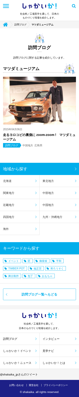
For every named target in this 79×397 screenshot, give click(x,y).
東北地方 (48, 181)
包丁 (30, 276)
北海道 (7, 181)
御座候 (43, 260)
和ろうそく (57, 268)
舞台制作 (13, 276)
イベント (13, 260)
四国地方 (8, 217)
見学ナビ (48, 350)
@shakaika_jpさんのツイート (19, 374)
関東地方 (8, 193)
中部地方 (48, 193)
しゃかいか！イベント (17, 350)
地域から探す (15, 169)
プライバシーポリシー (56, 385)
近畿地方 (8, 205)
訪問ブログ (20, 24)
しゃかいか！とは (54, 362)
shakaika (28, 392)
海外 (6, 229)
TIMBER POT (16, 268)
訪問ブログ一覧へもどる (39, 294)
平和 (58, 260)
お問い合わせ (16, 385)
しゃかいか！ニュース (17, 362)
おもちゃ (47, 276)
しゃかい (39, 6)
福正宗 (38, 268)
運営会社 (33, 385)
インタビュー (51, 338)
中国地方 (48, 205)
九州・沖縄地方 (52, 217)
